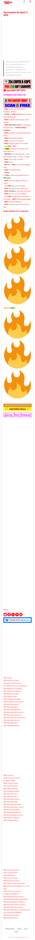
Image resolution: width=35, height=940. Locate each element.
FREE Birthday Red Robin (12, 804)
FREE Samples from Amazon (13, 702)
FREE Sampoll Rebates (11, 726)
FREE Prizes (7, 678)
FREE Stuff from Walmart (12, 691)
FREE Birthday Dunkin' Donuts (14, 718)
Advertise (19, 928)
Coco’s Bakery (21, 194)
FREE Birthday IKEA (10, 723)
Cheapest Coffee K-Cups (12, 683)
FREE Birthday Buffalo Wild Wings (15, 899)
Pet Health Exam (14, 170)
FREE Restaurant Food (11, 881)
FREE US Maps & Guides (12, 699)
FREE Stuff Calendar (10, 786)
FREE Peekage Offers (10, 820)
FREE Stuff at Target (10, 878)
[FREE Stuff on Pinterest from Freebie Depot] (17, 616)
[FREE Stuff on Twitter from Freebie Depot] (5, 616)
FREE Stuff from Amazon (12, 891)
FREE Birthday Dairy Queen (13, 907)
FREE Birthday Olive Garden (13, 712)
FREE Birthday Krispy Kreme (13, 897)
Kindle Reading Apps (23, 199)
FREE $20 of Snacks (10, 796)
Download (20, 175)
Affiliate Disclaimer (10, 928)
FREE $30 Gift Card (10, 794)
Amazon (22, 186)
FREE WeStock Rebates (11, 818)
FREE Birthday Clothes (11, 799)
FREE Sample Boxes (10, 873)
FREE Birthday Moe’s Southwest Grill (16, 910)
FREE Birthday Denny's (11, 720)
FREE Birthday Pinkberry (12, 812)
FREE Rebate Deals (10, 696)
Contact (16, 931)
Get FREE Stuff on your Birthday (14, 686)
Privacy (25, 928)
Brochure (24, 188)
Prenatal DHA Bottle (15, 138)
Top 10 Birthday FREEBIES (12, 912)
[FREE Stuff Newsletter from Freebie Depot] (13, 616)
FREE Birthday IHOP (10, 802)
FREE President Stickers (11, 778)
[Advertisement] (17, 37)
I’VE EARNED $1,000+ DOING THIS (14, 95)
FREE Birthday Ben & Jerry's (13, 815)
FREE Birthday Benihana (12, 710)
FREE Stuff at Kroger (10, 783)
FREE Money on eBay (10, 694)
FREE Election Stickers (11, 680)
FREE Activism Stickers (11, 915)
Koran (10, 162)
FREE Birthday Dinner (11, 704)
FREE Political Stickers (11, 870)
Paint (21, 159)
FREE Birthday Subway (11, 810)
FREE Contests (8, 775)
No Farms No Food (24, 191)
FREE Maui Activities (10, 789)
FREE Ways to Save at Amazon (14, 883)
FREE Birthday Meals (10, 707)
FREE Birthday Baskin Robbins (14, 902)
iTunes (20, 157)
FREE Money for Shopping (12, 688)
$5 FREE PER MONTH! (11, 894)
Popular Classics (14, 143)
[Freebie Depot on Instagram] (21, 616)
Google (27, 157)
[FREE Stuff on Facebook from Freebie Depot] (9, 616)
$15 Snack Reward (15, 202)
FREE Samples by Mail (11, 791)
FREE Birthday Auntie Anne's (13, 807)
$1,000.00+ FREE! (9, 781)
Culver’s (21, 141)
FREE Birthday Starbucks (12, 715)
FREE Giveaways (9, 875)
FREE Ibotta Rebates (10, 918)
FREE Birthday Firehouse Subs (14, 904)
